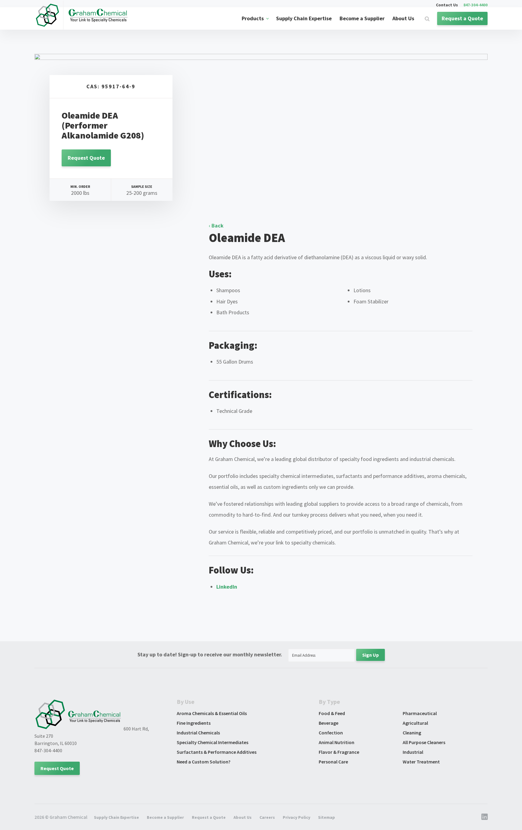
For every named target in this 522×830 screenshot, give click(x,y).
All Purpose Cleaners (424, 742)
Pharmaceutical (420, 713)
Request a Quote (462, 18)
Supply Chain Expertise (304, 18)
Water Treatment (421, 762)
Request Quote (86, 157)
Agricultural (415, 723)
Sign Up (370, 655)
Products (253, 18)
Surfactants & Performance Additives (216, 752)
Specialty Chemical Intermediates (212, 742)
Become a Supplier (362, 18)
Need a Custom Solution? (203, 762)
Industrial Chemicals (198, 733)
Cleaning (412, 733)
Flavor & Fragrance (339, 752)
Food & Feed (332, 713)
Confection (331, 733)
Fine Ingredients (194, 723)
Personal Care (333, 762)
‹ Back (216, 225)
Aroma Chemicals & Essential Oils (212, 713)
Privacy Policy (296, 817)
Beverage (328, 723)
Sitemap (326, 817)
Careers (267, 817)
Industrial (413, 752)
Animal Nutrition (336, 742)
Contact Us (447, 5)
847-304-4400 (475, 5)
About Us (403, 18)
